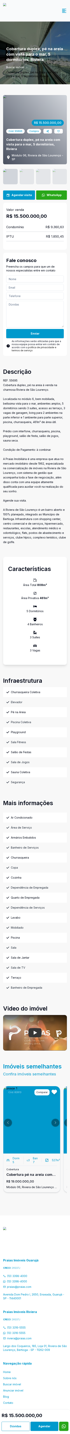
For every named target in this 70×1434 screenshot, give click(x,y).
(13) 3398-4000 (17, 1276)
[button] (8, 1123)
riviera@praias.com (19, 1338)
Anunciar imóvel (13, 1390)
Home (7, 1372)
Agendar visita (21, 195)
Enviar (35, 333)
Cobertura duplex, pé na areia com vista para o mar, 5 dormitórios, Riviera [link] (32, 74)
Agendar (44, 1426)
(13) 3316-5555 (16, 1327)
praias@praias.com (19, 1286)
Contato (8, 1402)
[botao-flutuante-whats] (63, 1426)
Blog (6, 1396)
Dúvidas (15, 1426)
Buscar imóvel (15, 67)
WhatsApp (54, 195)
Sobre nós (10, 1378)
